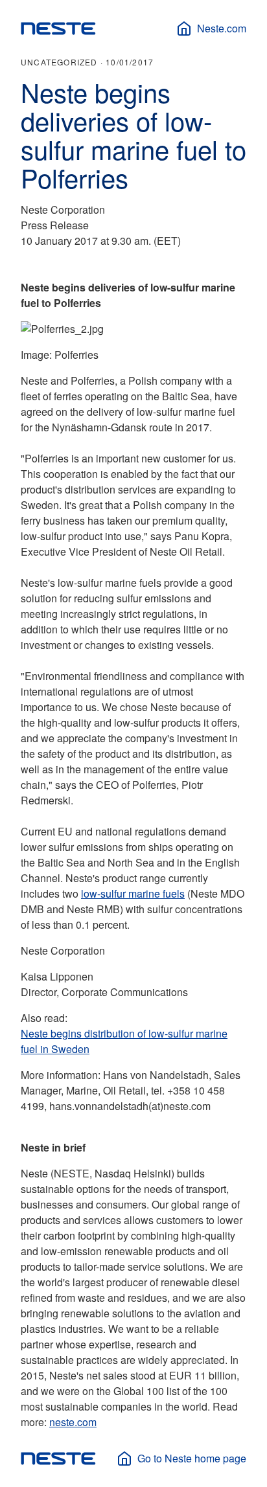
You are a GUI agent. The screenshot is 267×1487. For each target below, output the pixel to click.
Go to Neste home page (191, 1458)
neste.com (73, 1421)
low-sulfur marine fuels (133, 893)
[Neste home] (58, 28)
